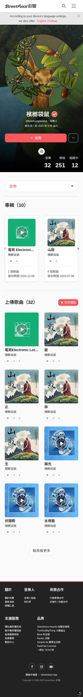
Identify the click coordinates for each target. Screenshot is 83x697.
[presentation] (5, 248)
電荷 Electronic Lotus (25, 250)
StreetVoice (21, 6)
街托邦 (27, 602)
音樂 (12, 186)
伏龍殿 (10, 521)
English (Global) (47, 21)
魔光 (47, 464)
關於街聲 (9, 598)
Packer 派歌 (43, 638)
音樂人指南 (30, 598)
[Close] (78, 16)
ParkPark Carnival (46, 646)
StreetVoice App (49, 674)
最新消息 (9, 602)
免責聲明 (9, 638)
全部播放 (70, 302)
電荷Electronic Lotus (22, 350)
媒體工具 (9, 605)
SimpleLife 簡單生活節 (48, 642)
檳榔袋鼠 (13, 254)
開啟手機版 (31, 674)
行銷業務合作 (57, 598)
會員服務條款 (12, 634)
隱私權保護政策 (13, 626)
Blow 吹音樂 (43, 634)
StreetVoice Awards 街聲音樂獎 (53, 626)
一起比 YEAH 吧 (45, 650)
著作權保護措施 (13, 630)
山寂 (50, 250)
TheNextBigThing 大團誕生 (51, 630)
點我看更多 (41, 551)
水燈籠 (49, 521)
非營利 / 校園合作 (59, 602)
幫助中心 (9, 642)
